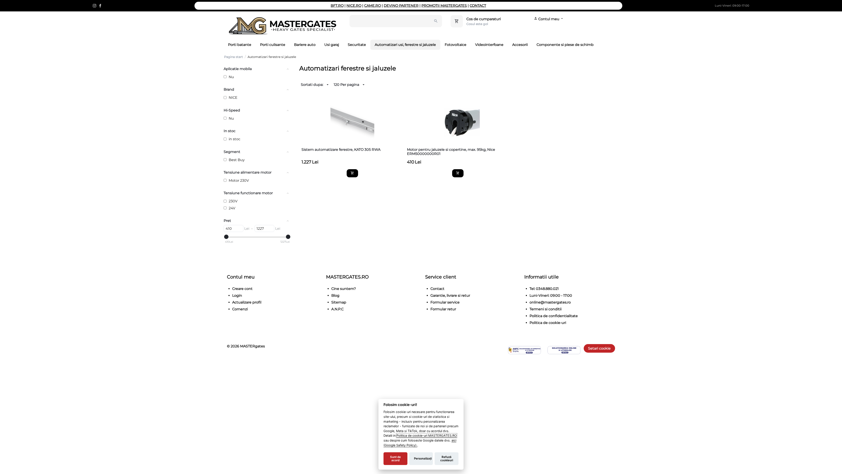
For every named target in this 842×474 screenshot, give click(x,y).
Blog (335, 295)
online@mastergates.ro (550, 302)
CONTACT (478, 6)
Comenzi (240, 309)
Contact (437, 289)
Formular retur (443, 309)
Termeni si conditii (546, 309)
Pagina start (233, 57)
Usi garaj (331, 45)
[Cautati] (436, 21)
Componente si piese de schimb (565, 45)
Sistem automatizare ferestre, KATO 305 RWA (340, 149)
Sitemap (338, 302)
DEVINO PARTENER (401, 6)
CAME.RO (372, 6)
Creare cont (242, 289)
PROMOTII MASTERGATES (444, 6)
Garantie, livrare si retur (450, 295)
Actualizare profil (246, 302)
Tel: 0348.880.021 (544, 289)
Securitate (357, 45)
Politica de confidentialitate (554, 316)
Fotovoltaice (455, 45)
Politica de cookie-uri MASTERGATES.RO (426, 435)
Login (237, 295)
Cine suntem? (343, 289)
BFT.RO (337, 6)
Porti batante (239, 45)
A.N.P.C (337, 309)
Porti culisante (272, 45)
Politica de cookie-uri (548, 323)
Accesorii (520, 45)
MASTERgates (252, 346)
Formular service (445, 302)
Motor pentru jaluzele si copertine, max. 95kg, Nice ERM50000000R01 (451, 151)
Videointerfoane (489, 45)
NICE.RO (353, 6)
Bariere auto (305, 45)
